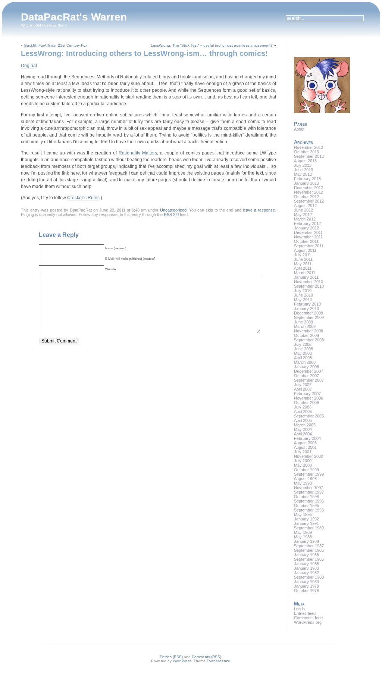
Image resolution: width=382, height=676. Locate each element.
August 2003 (305, 443)
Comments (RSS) (206, 657)
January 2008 (306, 366)
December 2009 (308, 313)
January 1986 (306, 555)
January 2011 (306, 277)
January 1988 (306, 541)
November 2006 (308, 398)
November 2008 (308, 331)
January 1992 (306, 519)
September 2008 (309, 340)
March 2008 (305, 362)
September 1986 (309, 550)
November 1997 (308, 487)
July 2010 (302, 290)
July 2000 (302, 461)
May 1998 (303, 483)
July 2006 (302, 407)
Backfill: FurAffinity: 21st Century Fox (55, 45)
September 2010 (309, 286)
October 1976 (306, 590)
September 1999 (309, 474)
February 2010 (307, 304)
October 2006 (306, 402)
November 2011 (308, 237)
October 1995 (306, 505)
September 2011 (308, 246)
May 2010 (303, 299)
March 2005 (305, 425)
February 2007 (307, 393)
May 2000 (303, 465)
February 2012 (307, 223)
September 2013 (309, 156)
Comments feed (308, 618)
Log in (299, 609)
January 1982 (306, 572)
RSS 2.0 (171, 214)
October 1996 (306, 496)
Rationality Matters (138, 153)
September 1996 (309, 501)
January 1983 (306, 568)
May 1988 (303, 537)
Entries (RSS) (171, 657)
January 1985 (306, 563)
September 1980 (309, 577)
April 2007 (303, 389)
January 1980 (306, 581)
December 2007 (308, 371)
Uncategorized (173, 210)
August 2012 (305, 205)
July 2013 (302, 165)
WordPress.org (308, 622)
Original (29, 65)
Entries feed (305, 613)
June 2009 (303, 322)
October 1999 (306, 469)
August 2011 (305, 250)
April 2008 (303, 358)
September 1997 (309, 492)
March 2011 (304, 272)
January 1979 (306, 586)
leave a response (259, 210)
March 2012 (305, 219)
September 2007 (309, 380)
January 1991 (306, 523)
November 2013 (308, 147)
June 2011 (303, 259)
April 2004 (303, 434)
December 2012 (308, 187)
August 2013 (305, 161)
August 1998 (305, 478)
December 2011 (308, 232)
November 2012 (308, 192)
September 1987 (309, 546)
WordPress (182, 661)
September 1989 (309, 528)
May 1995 (303, 514)
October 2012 (306, 196)
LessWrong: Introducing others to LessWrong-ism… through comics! (144, 53)
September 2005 (309, 416)
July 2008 (302, 344)
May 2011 (302, 264)
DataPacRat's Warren (74, 17)
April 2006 (303, 411)
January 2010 (306, 308)
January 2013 (306, 183)
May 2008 (303, 353)
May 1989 (303, 532)
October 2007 (306, 375)
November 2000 (308, 456)
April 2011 (302, 268)
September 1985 (309, 559)
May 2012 (303, 214)
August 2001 (305, 447)
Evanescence (218, 661)
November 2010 (308, 281)
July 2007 (302, 384)
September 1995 (309, 510)
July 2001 (302, 452)
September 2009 (309, 317)
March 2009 (305, 326)
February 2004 (307, 438)
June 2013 (303, 170)
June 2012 (303, 210)
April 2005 (303, 420)
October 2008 (306, 335)
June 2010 (303, 295)
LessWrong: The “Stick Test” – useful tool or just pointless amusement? (212, 45)
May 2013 (303, 174)
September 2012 (309, 201)
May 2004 (303, 429)
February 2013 (307, 178)
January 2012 (306, 228)
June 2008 (303, 349)
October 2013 (306, 152)
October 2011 (306, 241)
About (299, 129)
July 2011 (302, 255)
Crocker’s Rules (83, 197)
